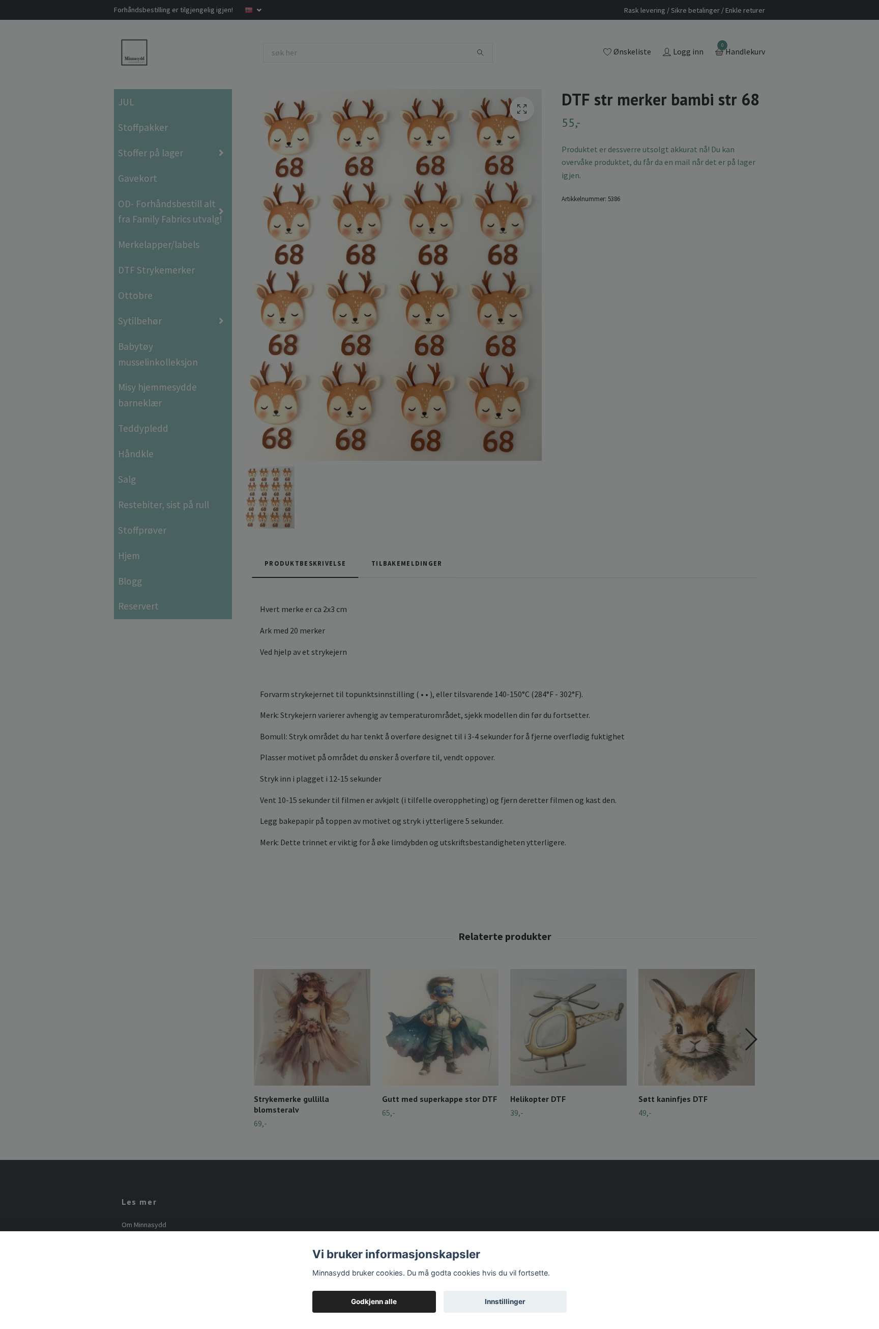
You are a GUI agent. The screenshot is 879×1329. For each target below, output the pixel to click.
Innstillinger (505, 1301)
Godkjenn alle (374, 1301)
